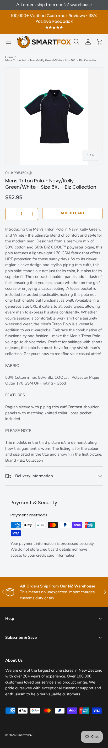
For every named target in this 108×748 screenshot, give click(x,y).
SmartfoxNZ (25, 735)
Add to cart (72, 213)
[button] (99, 42)
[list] (54, 116)
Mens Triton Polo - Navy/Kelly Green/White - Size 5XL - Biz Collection (51, 60)
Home (9, 57)
